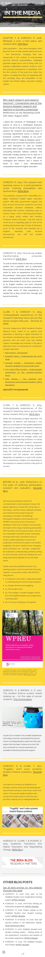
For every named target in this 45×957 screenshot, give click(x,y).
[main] (22, 13)
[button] (2, 3)
